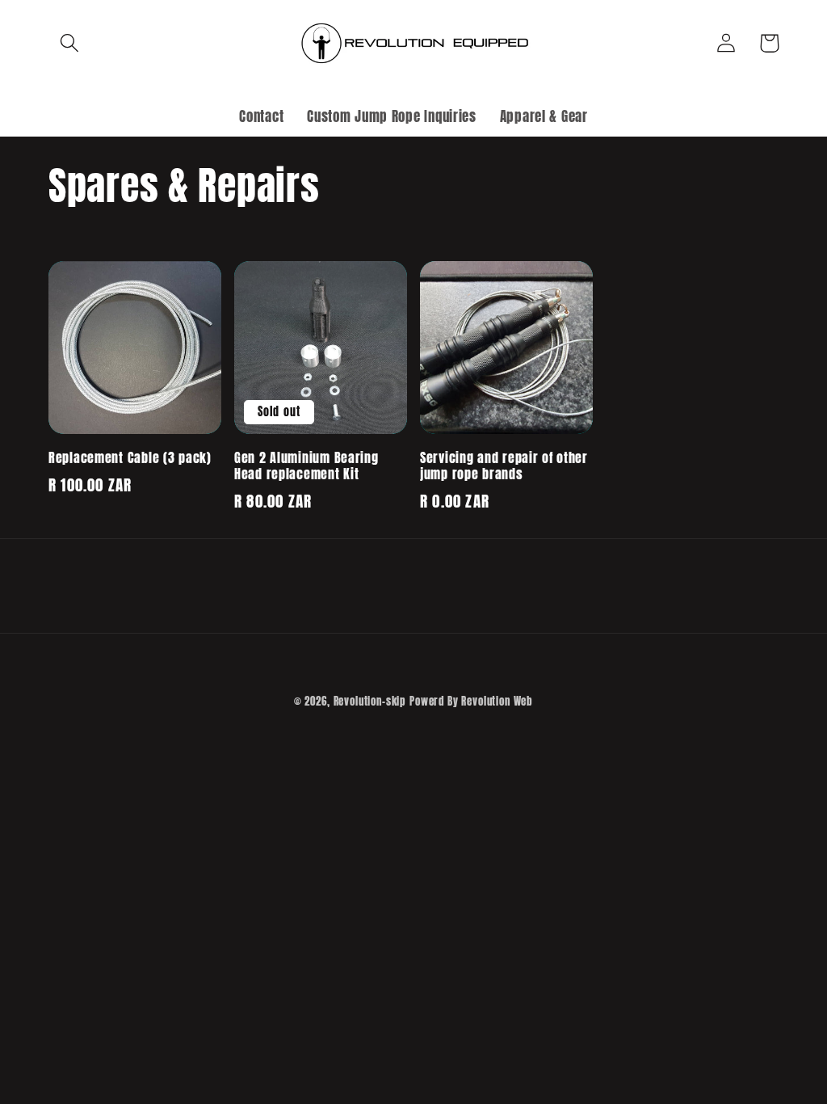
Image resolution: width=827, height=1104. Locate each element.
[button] (69, 43)
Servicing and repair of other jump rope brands (504, 466)
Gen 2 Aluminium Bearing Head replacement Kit (306, 466)
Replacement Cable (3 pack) (130, 458)
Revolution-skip (370, 701)
